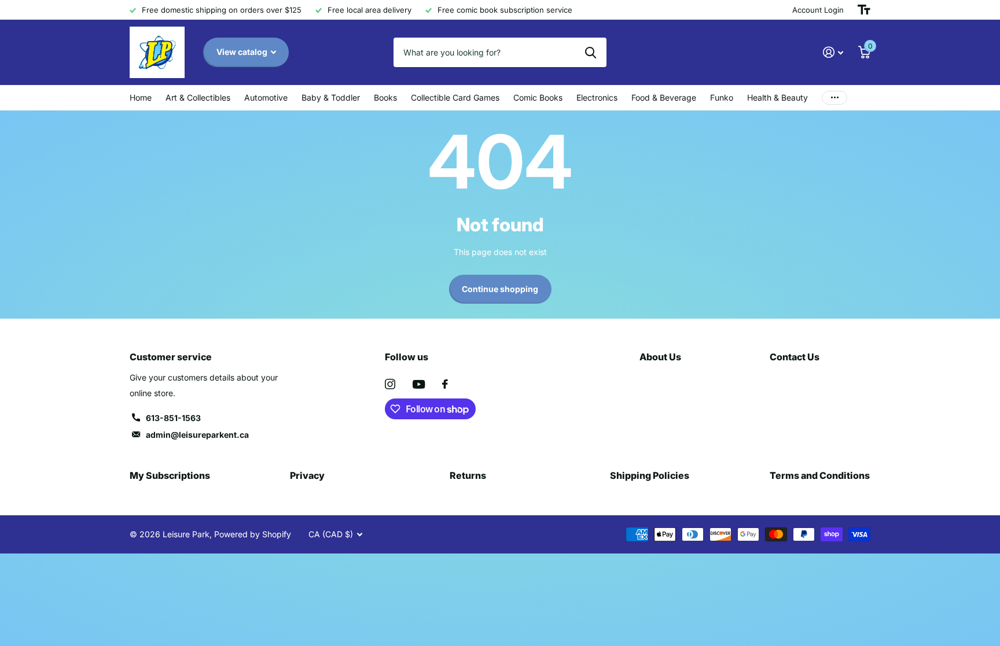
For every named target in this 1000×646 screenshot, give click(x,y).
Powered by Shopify (252, 534)
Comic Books (537, 97)
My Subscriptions (170, 475)
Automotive (266, 97)
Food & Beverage (663, 97)
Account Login (818, 9)
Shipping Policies (649, 475)
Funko (721, 97)
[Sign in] (833, 52)
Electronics (596, 97)
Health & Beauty (777, 97)
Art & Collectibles (198, 97)
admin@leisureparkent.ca (197, 435)
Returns (468, 475)
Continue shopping (500, 289)
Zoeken (590, 52)
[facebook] (445, 384)
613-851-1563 (173, 418)
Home (141, 97)
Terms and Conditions (820, 475)
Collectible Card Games (455, 97)
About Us (660, 357)
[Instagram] (390, 384)
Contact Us (794, 357)
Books (385, 97)
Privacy (307, 475)
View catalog (242, 52)
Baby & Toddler (331, 97)
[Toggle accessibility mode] (864, 9)
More (834, 97)
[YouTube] (419, 384)
